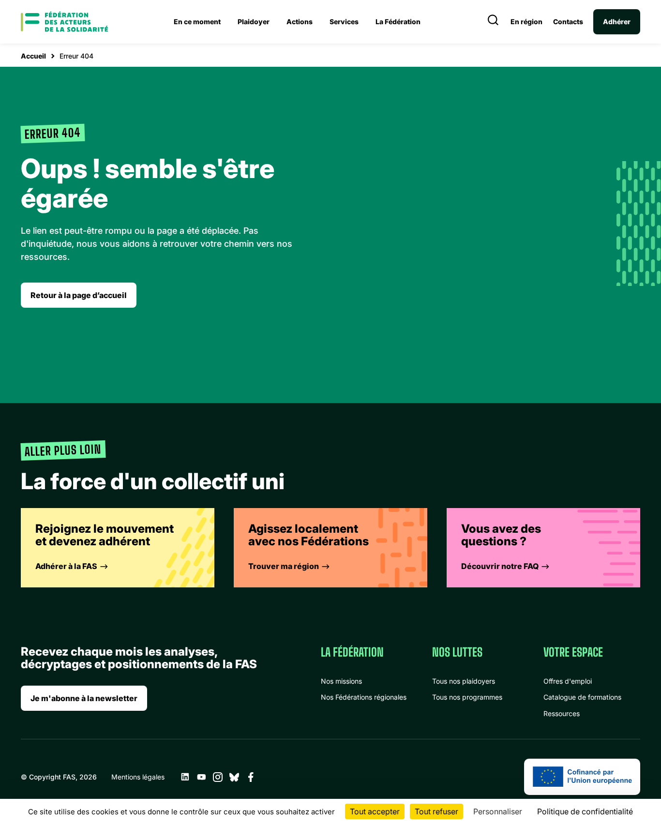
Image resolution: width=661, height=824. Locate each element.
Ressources (561, 713)
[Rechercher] (493, 22)
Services (344, 21)
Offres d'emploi (567, 681)
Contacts (568, 22)
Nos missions (341, 681)
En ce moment (197, 21)
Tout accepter (375, 811)
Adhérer (617, 21)
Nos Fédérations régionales (363, 697)
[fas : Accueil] (64, 22)
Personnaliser (497, 811)
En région (526, 22)
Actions (299, 21)
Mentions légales (138, 777)
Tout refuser (436, 811)
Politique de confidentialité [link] (585, 811)
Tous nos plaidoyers (463, 681)
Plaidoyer (254, 21)
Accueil (33, 56)
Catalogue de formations (582, 697)
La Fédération (398, 21)
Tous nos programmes (467, 697)
